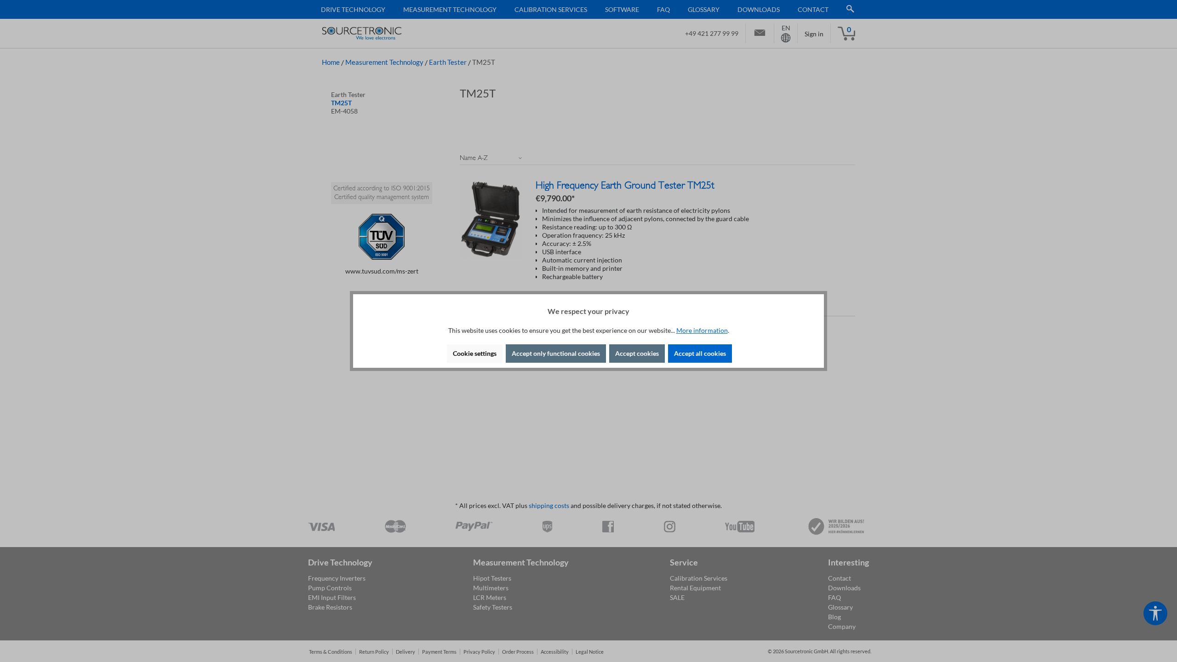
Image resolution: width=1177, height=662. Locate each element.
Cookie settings (475, 353)
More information (702, 330)
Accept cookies (637, 353)
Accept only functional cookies (556, 353)
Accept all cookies (700, 353)
